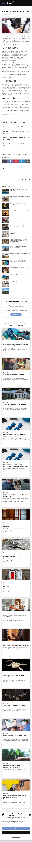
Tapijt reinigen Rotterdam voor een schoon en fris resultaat (19, 282)
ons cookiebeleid (21, 822)
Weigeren (16, 832)
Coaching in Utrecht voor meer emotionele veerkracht (19, 211)
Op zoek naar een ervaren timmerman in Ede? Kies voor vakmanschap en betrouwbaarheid (14, 797)
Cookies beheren (16, 837)
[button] (30, 814)
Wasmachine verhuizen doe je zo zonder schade (19, 289)
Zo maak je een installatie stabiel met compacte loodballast (18, 247)
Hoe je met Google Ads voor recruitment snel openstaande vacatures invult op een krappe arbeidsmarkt (19, 240)
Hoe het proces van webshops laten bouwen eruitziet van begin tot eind (18, 261)
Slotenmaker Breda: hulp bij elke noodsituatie (16, 645)
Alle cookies (16, 828)
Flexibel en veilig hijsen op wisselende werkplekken (18, 204)
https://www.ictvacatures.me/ (10, 114)
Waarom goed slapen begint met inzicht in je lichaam (19, 233)
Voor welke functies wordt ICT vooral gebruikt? (16, 132)
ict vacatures (9, 171)
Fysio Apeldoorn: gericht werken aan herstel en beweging (20, 197)
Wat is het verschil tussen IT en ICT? (16, 127)
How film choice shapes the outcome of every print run (19, 190)
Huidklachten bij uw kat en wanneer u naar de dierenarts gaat (19, 268)
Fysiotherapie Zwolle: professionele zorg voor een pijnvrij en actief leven (19, 275)
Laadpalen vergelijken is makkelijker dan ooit (20, 253)
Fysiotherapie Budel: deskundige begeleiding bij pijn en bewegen (17, 225)
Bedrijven (5, 14)
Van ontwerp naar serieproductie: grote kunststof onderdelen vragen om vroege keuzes (19, 219)
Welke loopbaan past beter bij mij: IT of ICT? (16, 144)
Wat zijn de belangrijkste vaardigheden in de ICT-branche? (16, 138)
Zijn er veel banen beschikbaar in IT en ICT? (16, 150)
